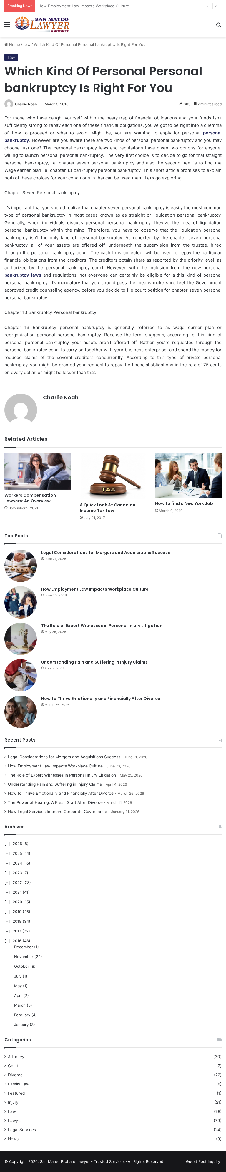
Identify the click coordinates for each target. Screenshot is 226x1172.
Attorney (16, 1056)
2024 (17, 863)
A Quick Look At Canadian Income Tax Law (107, 507)
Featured (16, 1093)
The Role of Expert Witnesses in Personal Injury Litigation (101, 626)
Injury (13, 1102)
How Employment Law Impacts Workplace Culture (95, 589)
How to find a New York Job (184, 503)
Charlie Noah (26, 104)
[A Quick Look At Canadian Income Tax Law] (113, 476)
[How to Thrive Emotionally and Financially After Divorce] (20, 712)
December (23, 947)
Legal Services (22, 1129)
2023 (17, 872)
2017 (17, 931)
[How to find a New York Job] (188, 475)
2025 (17, 853)
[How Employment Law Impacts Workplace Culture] (20, 602)
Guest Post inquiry (203, 1161)
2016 (17, 940)
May (18, 985)
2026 (17, 843)
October (21, 966)
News (13, 1138)
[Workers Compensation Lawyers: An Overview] (37, 471)
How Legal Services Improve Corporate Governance (57, 811)
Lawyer (15, 1120)
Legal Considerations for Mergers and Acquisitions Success (105, 553)
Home (14, 44)
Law (27, 44)
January (21, 1024)
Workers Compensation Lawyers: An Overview (30, 498)
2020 (17, 902)
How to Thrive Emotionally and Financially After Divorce (100, 698)
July (17, 976)
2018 (17, 921)
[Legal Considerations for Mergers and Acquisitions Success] (20, 566)
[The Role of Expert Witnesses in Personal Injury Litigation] (20, 639)
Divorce (15, 1075)
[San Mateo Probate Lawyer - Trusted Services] (43, 24)
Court (13, 1065)
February (22, 1015)
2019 (17, 911)
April (18, 995)
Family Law (18, 1084)
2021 (17, 892)
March (20, 1005)
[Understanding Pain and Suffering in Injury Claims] (20, 675)
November (23, 956)
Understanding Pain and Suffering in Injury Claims (94, 662)
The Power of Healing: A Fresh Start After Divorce (55, 802)
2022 (17, 882)
